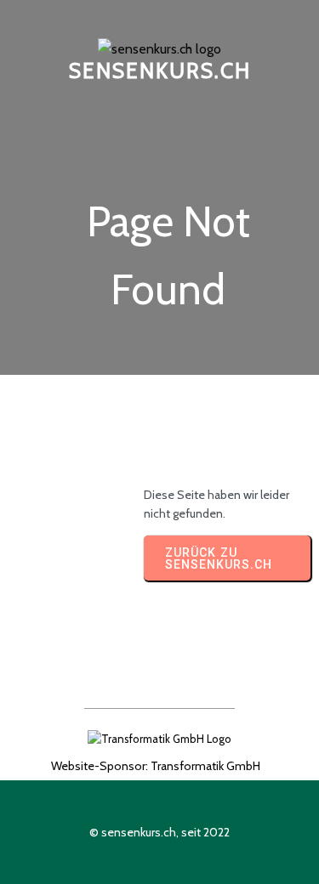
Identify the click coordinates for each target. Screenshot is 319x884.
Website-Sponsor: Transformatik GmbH (155, 766)
